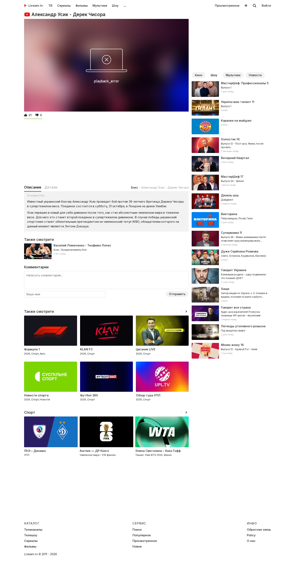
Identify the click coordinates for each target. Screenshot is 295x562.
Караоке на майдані (236, 120)
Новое (137, 546)
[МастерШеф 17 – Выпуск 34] (231, 182)
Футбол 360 (89, 395)
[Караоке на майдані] (231, 126)
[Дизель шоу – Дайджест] (231, 201)
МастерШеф (230, 176)
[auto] (246, 5)
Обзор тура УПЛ (148, 395)
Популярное (141, 535)
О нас (251, 541)
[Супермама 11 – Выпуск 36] (231, 238)
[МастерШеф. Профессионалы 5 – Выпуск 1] (231, 89)
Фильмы (81, 5)
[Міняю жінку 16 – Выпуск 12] (231, 351)
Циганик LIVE (146, 349)
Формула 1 (32, 349)
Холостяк (228, 139)
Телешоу (30, 535)
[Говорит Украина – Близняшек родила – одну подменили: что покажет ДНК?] (231, 276)
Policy (251, 535)
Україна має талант (236, 102)
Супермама (230, 233)
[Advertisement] (106, 151)
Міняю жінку (230, 345)
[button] (186, 312)
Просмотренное (227, 5)
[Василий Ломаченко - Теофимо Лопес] (106, 251)
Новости (255, 75)
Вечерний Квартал (235, 158)
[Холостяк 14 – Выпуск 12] (231, 145)
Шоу (115, 5)
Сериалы (64, 5)
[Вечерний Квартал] (231, 164)
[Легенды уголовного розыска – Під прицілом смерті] (231, 332)
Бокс (134, 187)
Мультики (100, 5)
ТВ (50, 5)
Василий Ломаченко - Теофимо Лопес (82, 245)
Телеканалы (33, 529)
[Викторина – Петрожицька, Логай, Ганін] (231, 220)
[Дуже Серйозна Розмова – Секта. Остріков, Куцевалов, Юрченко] (231, 257)
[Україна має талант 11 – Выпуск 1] (231, 108)
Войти (266, 5)
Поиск (137, 529)
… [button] (124, 5)
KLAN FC (86, 349)
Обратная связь (259, 529)
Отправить (177, 294)
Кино (198, 75)
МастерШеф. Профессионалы (243, 83)
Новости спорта (36, 395)
